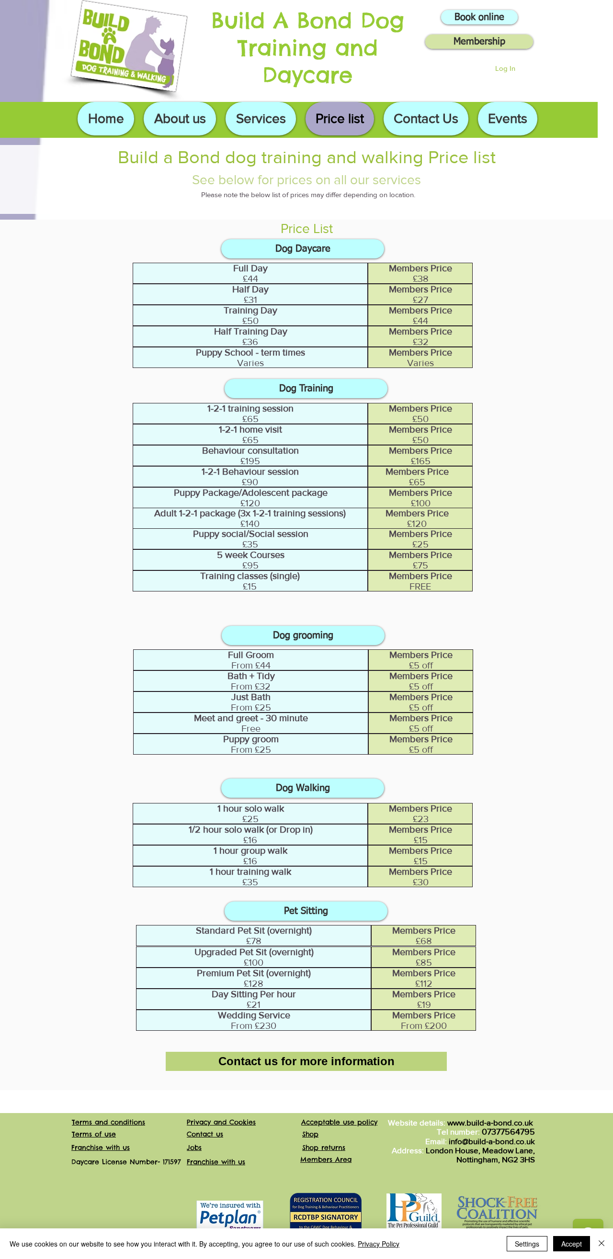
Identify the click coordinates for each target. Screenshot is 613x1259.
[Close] (601, 1243)
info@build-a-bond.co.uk (492, 1141)
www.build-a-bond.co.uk (490, 1122)
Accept (571, 1243)
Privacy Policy (378, 1243)
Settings (527, 1243)
